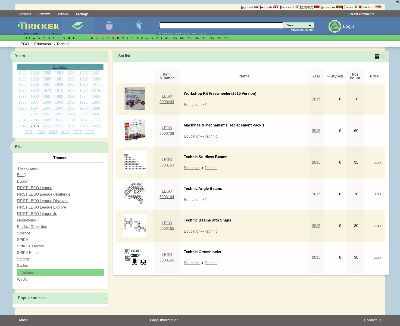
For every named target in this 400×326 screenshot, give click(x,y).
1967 (47, 84)
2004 (71, 114)
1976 (71, 90)
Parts (140, 26)
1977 (83, 90)
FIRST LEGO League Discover (42, 201)
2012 (83, 120)
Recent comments (361, 14)
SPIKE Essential (30, 246)
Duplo (22, 181)
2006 (96, 114)
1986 (22, 102)
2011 (71, 120)
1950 (35, 73)
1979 (22, 96)
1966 (35, 84)
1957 (96, 73)
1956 (83, 73)
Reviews (44, 14)
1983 (71, 96)
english (267, 7)
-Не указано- (27, 168)
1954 (59, 73)
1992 (96, 102)
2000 (22, 114)
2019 (83, 126)
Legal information (164, 320)
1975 (59, 90)
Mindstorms (26, 220)
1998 (83, 108)
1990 (71, 102)
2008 (35, 120)
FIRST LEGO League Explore (41, 207)
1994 (35, 108)
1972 (22, 90)
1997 (71, 108)
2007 (23, 120)
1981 (47, 96)
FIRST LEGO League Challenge (43, 194)
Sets (77, 26)
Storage (23, 259)
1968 (59, 84)
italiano (350, 7)
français (287, 7)
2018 (71, 126)
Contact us (372, 320)
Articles (63, 14)
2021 (28, 132)
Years (20, 56)
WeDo (22, 279)
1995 (47, 108)
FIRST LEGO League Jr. (37, 214)
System (23, 266)
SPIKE (22, 240)
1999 (96, 108)
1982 (59, 96)
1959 (35, 79)
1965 (22, 84)
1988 (47, 102)
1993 (22, 108)
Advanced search (302, 29)
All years (60, 67)
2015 (35, 126)
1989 (59, 102)
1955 (71, 73)
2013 (95, 120)
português (329, 7)
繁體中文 (307, 7)
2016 (47, 126)
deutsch (369, 7)
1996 (59, 108)
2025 (77, 132)
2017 (59, 126)
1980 (35, 96)
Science (23, 233)
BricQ (21, 175)
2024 (65, 132)
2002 (47, 114)
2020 (96, 126)
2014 (22, 126)
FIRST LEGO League (34, 188)
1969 (71, 84)
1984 (83, 96)
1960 (47, 79)
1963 (83, 79)
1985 (96, 96)
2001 (35, 114)
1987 (35, 102)
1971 (96, 84)
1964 (96, 79)
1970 (83, 84)
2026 (89, 132)
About (23, 320)
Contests (25, 14)
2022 (41, 132)
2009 (47, 120)
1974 (47, 90)
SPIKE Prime (28, 253)
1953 (47, 73)
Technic (27, 272)
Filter (19, 147)
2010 (59, 120)
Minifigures (109, 26)
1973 (35, 90)
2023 (53, 132)
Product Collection (32, 227)
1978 (96, 90)
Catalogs (82, 14)
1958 (22, 79)
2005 (83, 114)
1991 (83, 102)
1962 (71, 79)
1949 (22, 73)
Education (192, 105)
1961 (59, 79)
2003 (59, 114)
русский (248, 7)
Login (348, 26)
